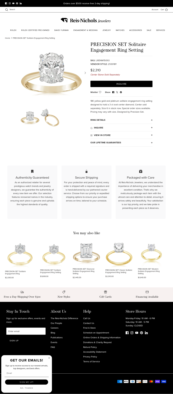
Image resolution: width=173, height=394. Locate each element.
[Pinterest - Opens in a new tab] (17, 3)
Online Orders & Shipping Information (102, 337)
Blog (53, 332)
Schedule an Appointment (96, 332)
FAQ (53, 347)
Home (7, 38)
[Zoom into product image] (51, 73)
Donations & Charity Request (97, 342)
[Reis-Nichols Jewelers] (86, 20)
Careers (54, 327)
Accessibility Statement (94, 351)
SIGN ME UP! (27, 382)
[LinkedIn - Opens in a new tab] (21, 3)
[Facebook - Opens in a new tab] (6, 3)
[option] (51, 73)
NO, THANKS (26, 388)
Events (54, 342)
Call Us (86, 318)
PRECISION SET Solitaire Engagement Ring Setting (34, 38)
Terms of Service (91, 361)
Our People (56, 323)
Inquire (121, 83)
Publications (57, 337)
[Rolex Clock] (158, 20)
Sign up (14, 340)
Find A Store (89, 327)
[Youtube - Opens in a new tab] (13, 3)
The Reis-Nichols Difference (64, 318)
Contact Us (88, 323)
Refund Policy (90, 347)
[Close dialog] (49, 357)
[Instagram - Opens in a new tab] (10, 3)
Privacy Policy (90, 356)
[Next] (85, 73)
